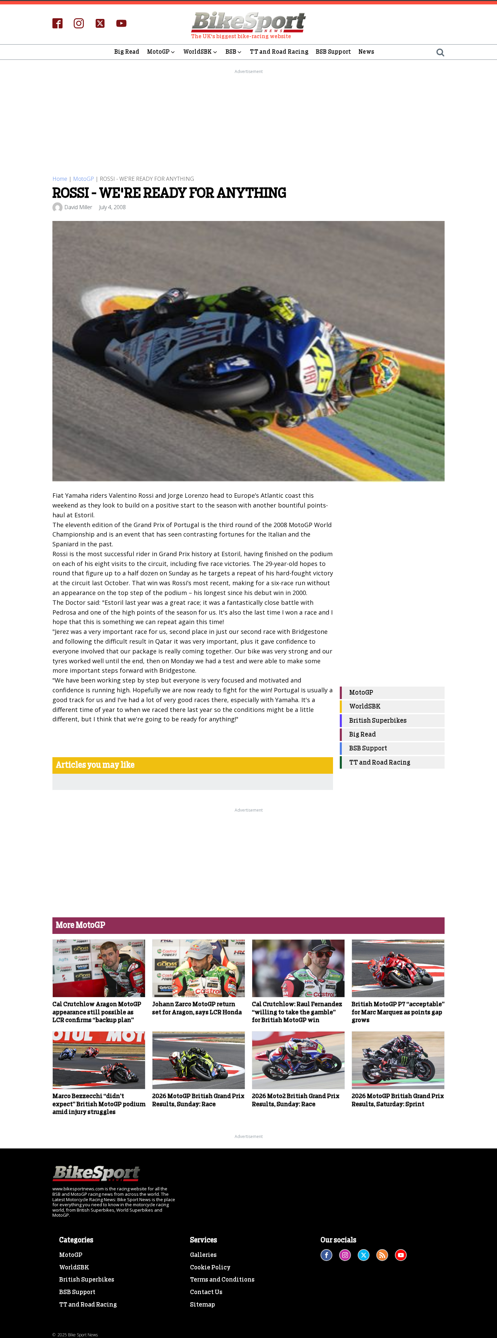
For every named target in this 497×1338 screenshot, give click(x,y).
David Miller (78, 207)
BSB (231, 52)
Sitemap (202, 1305)
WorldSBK (197, 52)
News (366, 52)
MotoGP (158, 52)
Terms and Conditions (222, 1280)
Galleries (203, 1255)
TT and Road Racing (279, 52)
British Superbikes (378, 721)
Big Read (127, 52)
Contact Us (206, 1292)
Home (59, 178)
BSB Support (333, 52)
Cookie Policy (210, 1268)
